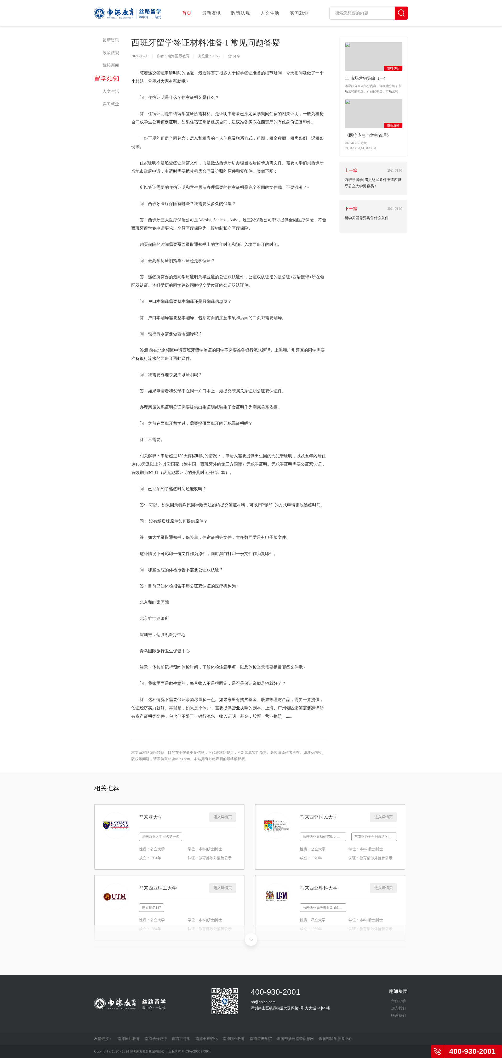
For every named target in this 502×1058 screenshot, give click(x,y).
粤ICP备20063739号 (196, 1051)
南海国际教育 (129, 1039)
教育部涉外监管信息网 (295, 1039)
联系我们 (398, 1015)
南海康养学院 (261, 1039)
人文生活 (269, 13)
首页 (186, 13)
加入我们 (398, 1008)
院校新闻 (110, 65)
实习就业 (299, 13)
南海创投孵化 (207, 1039)
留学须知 (106, 78)
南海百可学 (181, 1039)
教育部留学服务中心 (335, 1039)
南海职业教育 (234, 1039)
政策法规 (240, 13)
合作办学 (398, 1001)
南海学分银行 (156, 1039)
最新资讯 (211, 13)
